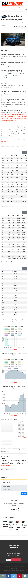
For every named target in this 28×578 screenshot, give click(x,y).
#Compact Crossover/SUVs (20, 26)
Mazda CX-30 (17, 114)
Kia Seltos (13, 116)
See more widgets (5, 465)
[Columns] (25, 152)
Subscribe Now (16, 560)
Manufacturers (7, 24)
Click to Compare (14, 349)
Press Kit (22, 570)
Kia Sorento (13, 120)
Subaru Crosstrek (17, 118)
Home (1, 24)
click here (3, 141)
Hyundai (21, 24)
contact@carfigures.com (6, 449)
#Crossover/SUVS (22, 28)
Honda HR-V (4, 114)
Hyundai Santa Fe (18, 527)
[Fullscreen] (23, 152)
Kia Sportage (10, 114)
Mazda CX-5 (20, 116)
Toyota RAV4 (9, 118)
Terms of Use (6, 570)
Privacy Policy (15, 570)
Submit (24, 493)
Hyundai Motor (15, 24)
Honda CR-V (8, 116)
